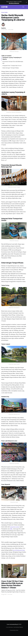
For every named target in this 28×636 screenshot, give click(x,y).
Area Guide (4, 12)
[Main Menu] (26, 7)
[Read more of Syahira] (3, 24)
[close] (26, 2)
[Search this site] (23, 7)
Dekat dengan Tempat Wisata (10, 68)
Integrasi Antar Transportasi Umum (11, 65)
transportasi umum (15, 527)
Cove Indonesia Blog (12, 624)
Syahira (3, 28)
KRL (11, 529)
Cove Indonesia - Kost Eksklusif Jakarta (14, 627)
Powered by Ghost (14, 630)
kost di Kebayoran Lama (19, 550)
